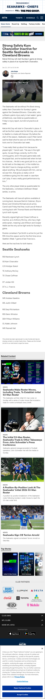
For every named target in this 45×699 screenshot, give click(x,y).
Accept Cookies (22, 695)
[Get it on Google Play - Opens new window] (30, 635)
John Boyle (14, 71)
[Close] (42, 648)
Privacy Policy (20, 677)
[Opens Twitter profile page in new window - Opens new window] (12, 76)
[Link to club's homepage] (4, 17)
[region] (22, 672)
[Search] (38, 17)
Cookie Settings (22, 681)
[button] (22, 91)
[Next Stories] (40, 564)
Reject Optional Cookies (22, 688)
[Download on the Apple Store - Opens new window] (14, 634)
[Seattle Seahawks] (22, 644)
